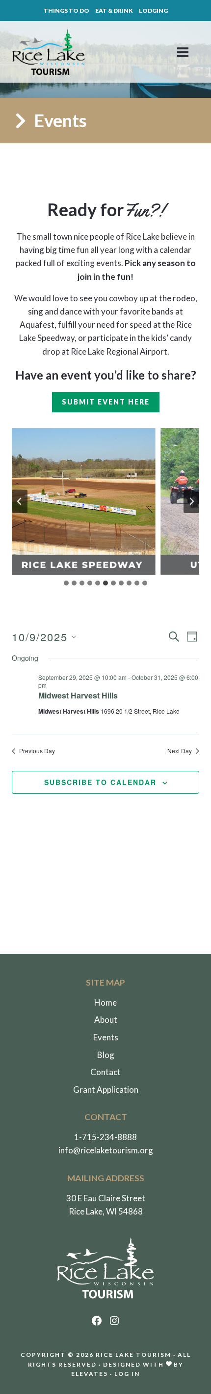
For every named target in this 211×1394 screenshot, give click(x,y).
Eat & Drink (114, 10)
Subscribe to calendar (100, 782)
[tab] (66, 583)
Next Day (179, 751)
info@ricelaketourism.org (105, 1150)
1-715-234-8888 (105, 1137)
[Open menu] (187, 52)
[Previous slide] (19, 501)
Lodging (153, 10)
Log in (127, 1373)
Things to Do (66, 10)
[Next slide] (191, 501)
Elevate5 (89, 1373)
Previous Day (37, 751)
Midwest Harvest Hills (78, 695)
